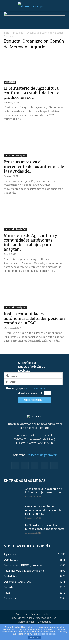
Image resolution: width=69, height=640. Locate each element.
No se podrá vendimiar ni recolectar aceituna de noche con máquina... (43, 510)
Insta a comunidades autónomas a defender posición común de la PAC (34, 318)
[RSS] (34, 465)
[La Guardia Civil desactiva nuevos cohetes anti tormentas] (13, 529)
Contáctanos (44, 621)
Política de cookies (40, 614)
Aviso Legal (21, 614)
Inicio (6, 32)
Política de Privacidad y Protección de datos (33, 617)
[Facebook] (15, 465)
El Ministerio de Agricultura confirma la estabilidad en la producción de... (31, 93)
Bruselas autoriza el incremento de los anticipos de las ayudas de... (34, 167)
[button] (6, 6)
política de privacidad (35, 388)
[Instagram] (25, 465)
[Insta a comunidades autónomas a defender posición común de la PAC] (34, 294)
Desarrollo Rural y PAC (15, 155)
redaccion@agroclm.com (43, 455)
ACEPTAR (34, 638)
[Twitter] (44, 465)
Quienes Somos (26, 621)
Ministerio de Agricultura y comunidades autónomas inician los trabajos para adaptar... (30, 242)
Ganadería (10, 82)
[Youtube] (54, 465)
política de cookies (47, 634)
